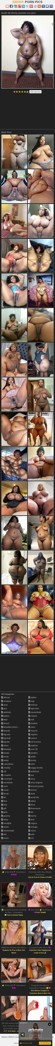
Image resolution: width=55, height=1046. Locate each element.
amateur (7, 701)
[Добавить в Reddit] (35, 6)
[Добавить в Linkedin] (23, 6)
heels (6, 827)
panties (34, 753)
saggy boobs (36, 768)
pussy (33, 760)
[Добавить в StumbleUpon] (39, 6)
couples (7, 775)
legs (32, 701)
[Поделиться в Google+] (19, 6)
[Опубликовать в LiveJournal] (27, 6)
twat (32, 819)
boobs (6, 753)
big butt (6, 738)
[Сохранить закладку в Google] (15, 6)
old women (35, 742)
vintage (34, 827)
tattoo (33, 801)
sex (32, 775)
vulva (33, 831)
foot (5, 805)
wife (32, 834)
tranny (33, 816)
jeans (6, 838)
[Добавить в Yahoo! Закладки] (51, 6)
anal (5, 705)
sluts (32, 794)
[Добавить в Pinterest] (31, 6)
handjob (7, 823)
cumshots (8, 782)
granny (6, 816)
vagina (33, 823)
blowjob (7, 749)
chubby (6, 768)
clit (4, 771)
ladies (33, 697)
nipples (34, 734)
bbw (5, 720)
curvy (6, 790)
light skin (34, 708)
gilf (4, 808)
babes (6, 716)
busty (6, 760)
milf (32, 720)
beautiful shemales (12, 727)
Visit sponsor (35, 92)
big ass (6, 734)
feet (5, 801)
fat (4, 797)
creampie (7, 779)
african (6, 697)
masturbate (35, 712)
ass (5, 708)
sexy (32, 779)
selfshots (34, 771)
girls (5, 812)
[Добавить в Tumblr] (43, 6)
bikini (6, 745)
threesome (35, 808)
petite (33, 757)
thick (32, 805)
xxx (32, 838)
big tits (6, 742)
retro (32, 764)
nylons (33, 738)
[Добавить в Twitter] (47, 6)
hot (4, 834)
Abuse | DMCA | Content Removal (15, 1037)
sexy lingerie (36, 782)
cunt (5, 786)
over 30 (34, 749)
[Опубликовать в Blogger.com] (7, 6)
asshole (7, 712)
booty (6, 757)
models (34, 723)
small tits (34, 797)
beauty (6, 731)
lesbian (34, 705)
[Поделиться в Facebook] (11, 6)
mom (32, 727)
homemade (8, 831)
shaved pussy (37, 786)
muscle (33, 731)
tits (31, 812)
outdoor (34, 745)
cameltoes (8, 764)
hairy (5, 819)
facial (6, 794)
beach (6, 723)
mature (33, 716)
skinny (33, 790)
